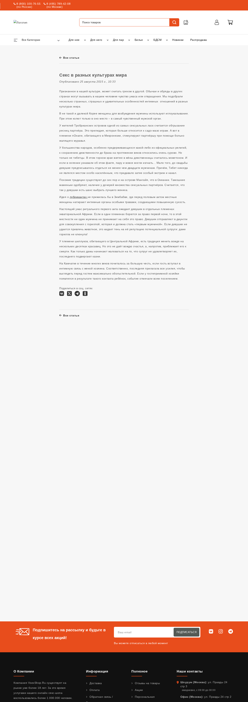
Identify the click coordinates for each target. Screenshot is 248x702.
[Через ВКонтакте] (61, 294)
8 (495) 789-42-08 (58, 3)
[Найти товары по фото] (186, 22)
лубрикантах (79, 197)
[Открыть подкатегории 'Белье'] (148, 39)
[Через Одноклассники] (85, 294)
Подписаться (187, 632)
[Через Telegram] (77, 294)
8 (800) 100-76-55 (28, 3)
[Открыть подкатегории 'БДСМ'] (167, 39)
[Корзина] (230, 22)
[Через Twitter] (69, 294)
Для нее (74, 39)
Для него (96, 39)
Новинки (178, 39)
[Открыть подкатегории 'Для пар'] (129, 39)
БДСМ (157, 39)
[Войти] (217, 22)
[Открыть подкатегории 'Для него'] (108, 39)
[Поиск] (174, 22)
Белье (139, 39)
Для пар (118, 39)
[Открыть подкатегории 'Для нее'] (85, 39)
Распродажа (198, 39)
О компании (24, 671)
